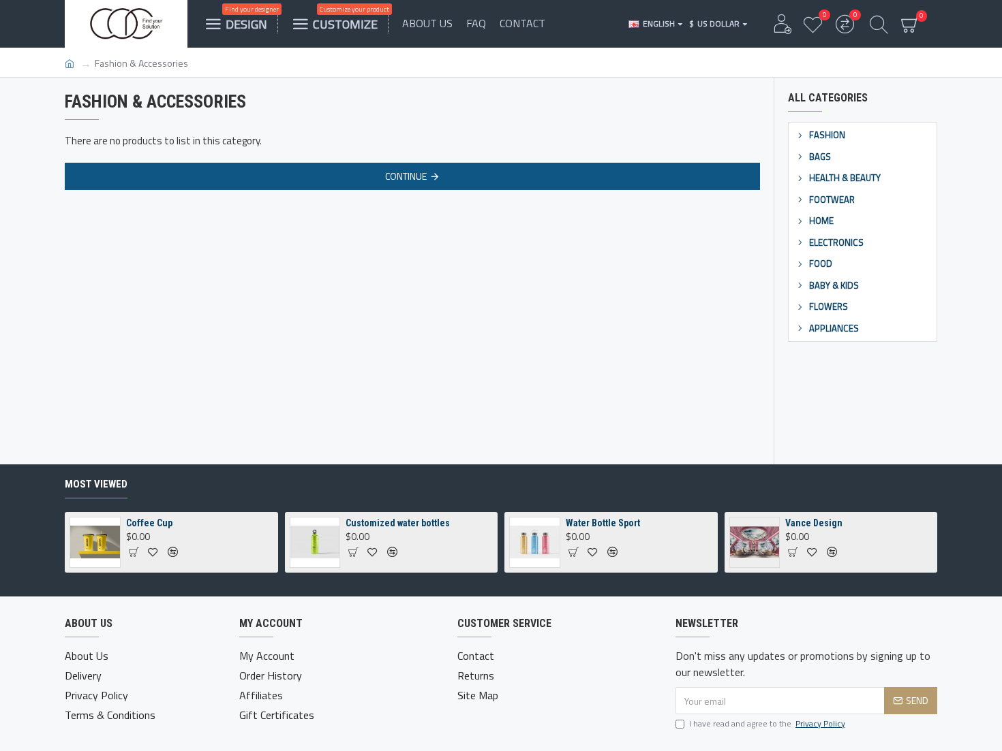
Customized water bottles (398, 522)
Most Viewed (96, 484)
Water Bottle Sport (603, 522)
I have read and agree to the (767, 724)
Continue (406, 176)
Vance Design (813, 522)
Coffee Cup (149, 522)
